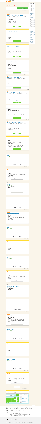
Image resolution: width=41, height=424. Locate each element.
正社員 (15, 410)
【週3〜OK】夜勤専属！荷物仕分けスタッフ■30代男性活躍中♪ (14, 92)
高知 (25, 401)
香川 (22, 401)
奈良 (19, 407)
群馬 (15, 407)
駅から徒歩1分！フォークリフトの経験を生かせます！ (13, 46)
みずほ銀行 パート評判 (31, 35)
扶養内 (23, 410)
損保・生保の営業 (9, 184)
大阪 (17, 407)
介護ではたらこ (27, 420)
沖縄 (29, 407)
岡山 (23, 407)
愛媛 (24, 401)
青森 (23, 398)
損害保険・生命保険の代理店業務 (11, 359)
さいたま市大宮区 (31, 14)
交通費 (20, 410)
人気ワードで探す (14, 419)
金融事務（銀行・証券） (22, 408)
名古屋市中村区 (31, 15)
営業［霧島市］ (9, 155)
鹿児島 (28, 407)
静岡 (16, 407)
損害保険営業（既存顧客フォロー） (11, 329)
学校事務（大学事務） (27, 408)
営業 (7, 257)
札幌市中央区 (33, 17)
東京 (22, 394)
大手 (24, 410)
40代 (16, 410)
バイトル (10, 420)
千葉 (24, 394)
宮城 (25, 398)
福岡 (25, 407)
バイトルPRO (20, 420)
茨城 (26, 394)
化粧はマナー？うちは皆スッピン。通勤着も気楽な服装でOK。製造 (15, 15)
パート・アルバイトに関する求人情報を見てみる (23, 8)
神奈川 (23, 394)
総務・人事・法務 (18, 408)
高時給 (19, 410)
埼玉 (25, 394)
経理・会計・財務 (15, 408)
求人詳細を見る (17, 26)
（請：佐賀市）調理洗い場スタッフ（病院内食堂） (13, 286)
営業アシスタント (9, 227)
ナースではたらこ (23, 420)
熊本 (26, 407)
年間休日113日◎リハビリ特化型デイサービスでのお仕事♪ (14, 77)
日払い (12, 410)
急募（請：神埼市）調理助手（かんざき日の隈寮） (13, 213)
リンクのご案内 (11, 419)
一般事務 (10, 408)
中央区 (30, 13)
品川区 (32, 13)
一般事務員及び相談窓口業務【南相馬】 (11, 315)
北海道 (22, 398)
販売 (30, 408)
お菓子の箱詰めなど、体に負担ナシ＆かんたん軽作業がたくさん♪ (15, 122)
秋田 (26, 398)
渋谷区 (31, 13)
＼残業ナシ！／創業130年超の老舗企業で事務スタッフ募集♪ (14, 61)
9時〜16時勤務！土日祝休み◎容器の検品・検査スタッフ (14, 31)
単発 (11, 410)
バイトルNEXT (17, 420)
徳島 (23, 401)
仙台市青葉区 (31, 17)
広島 (22, 407)
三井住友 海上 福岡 (31, 41)
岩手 (24, 398)
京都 (18, 407)
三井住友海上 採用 (31, 39)
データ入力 (12, 408)
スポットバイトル (13, 420)
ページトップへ (33, 405)
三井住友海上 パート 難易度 (32, 32)
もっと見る (17, 100)
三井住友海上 (31, 37)
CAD (31, 408)
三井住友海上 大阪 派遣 (32, 42)
